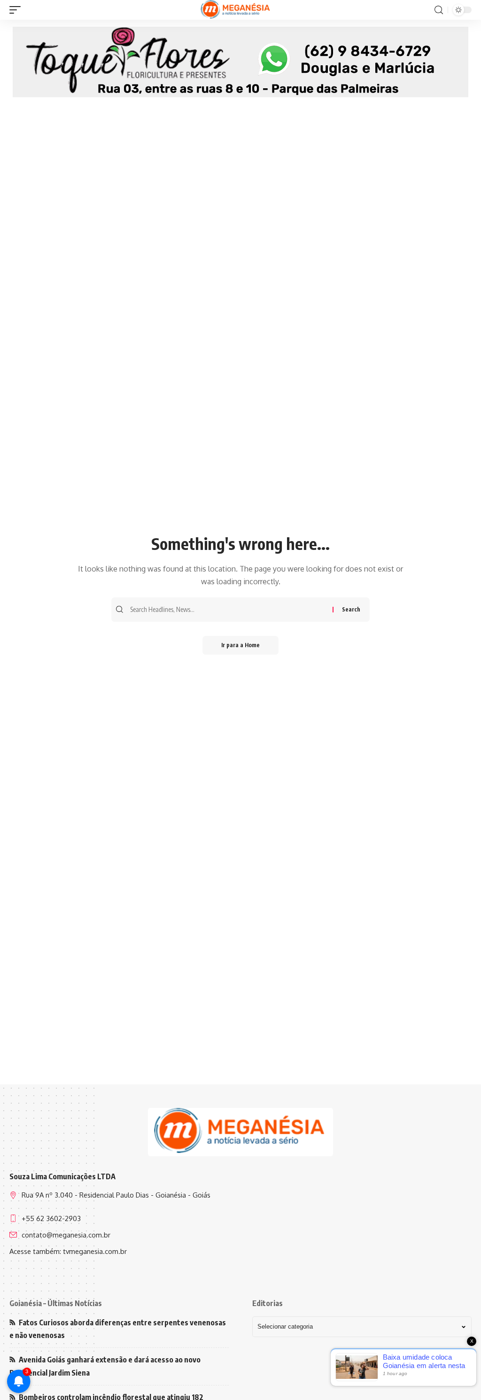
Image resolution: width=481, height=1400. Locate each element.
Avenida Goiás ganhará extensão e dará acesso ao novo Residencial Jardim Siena (105, 1366)
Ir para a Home (240, 645)
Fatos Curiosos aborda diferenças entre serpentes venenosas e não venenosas (117, 1329)
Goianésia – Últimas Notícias (55, 1303)
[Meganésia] (236, 10)
